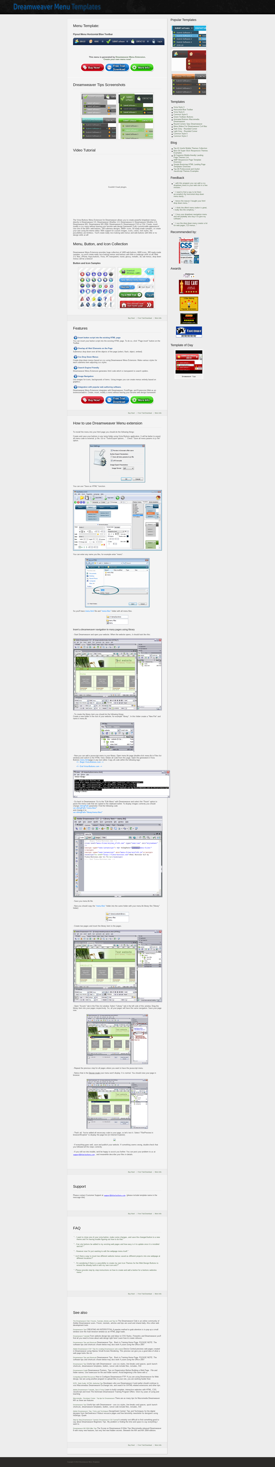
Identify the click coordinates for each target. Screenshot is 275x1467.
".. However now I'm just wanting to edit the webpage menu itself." (101, 1251)
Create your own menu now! (117, 59)
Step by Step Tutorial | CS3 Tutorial (95, 1420)
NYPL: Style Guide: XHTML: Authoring (88, 1383)
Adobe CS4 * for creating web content (98, 1349)
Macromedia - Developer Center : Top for (94, 1398)
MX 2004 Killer (85, 1428)
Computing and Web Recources (84, 1377)
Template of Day (182, 345)
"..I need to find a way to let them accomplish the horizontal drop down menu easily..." (189, 194)
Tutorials (81, 1336)
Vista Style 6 (179, 112)
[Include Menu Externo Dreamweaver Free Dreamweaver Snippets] (136, 128)
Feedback (177, 178)
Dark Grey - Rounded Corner (185, 129)
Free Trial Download (145, 318)
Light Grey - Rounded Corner (185, 131)
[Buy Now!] (92, 67)
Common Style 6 (180, 114)
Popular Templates (183, 20)
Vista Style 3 (179, 107)
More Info (158, 318)
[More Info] (142, 67)
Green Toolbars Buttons (183, 117)
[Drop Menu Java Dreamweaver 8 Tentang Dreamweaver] (189, 378)
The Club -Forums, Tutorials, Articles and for (95, 1321)
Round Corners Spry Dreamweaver (188, 124)
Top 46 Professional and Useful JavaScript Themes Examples (187, 170)
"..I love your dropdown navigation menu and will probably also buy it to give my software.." (190, 216)
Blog (174, 142)
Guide (80, 1370)
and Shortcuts (85, 1342)
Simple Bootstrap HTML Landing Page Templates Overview (189, 165)
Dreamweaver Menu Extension (130, 57)
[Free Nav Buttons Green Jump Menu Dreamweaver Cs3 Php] (136, 104)
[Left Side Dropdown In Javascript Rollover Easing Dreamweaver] (99, 104)
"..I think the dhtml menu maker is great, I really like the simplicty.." (190, 209)
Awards (176, 268)
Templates (178, 101)
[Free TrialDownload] (117, 67)
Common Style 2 (180, 136)
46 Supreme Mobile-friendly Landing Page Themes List (188, 156)
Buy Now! (131, 318)
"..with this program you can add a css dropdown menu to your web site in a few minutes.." (190, 185)
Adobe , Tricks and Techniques (91, 1411)
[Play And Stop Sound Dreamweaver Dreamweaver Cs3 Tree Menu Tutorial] (189, 60)
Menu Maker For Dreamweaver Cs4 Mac (190, 126)
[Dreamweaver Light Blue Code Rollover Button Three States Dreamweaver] (96, 288)
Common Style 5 (180, 134)
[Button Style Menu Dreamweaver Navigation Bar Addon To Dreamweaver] (99, 128)
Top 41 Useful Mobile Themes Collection (190, 148)
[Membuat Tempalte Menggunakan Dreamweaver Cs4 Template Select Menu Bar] (136, 288)
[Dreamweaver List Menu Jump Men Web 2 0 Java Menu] (189, 36)
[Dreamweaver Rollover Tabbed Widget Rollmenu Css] (189, 84)
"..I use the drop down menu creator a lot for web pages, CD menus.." (190, 224)
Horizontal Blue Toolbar (183, 110)
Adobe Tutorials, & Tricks (89, 1390)
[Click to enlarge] (117, 1064)
